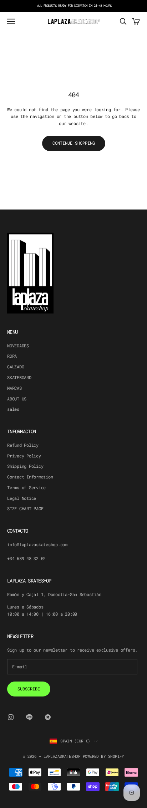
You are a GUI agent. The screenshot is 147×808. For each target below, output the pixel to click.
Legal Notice (21, 498)
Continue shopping (73, 143)
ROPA (12, 356)
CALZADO (15, 366)
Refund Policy (23, 445)
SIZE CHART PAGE (25, 508)
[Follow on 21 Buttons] (47, 717)
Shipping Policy (25, 466)
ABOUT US (16, 399)
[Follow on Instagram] (10, 717)
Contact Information (30, 477)
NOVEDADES (18, 345)
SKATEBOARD (19, 377)
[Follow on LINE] (29, 717)
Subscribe (28, 689)
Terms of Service (26, 487)
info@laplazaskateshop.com (37, 544)
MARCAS (14, 388)
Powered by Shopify (103, 756)
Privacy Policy (24, 456)
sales (13, 409)
